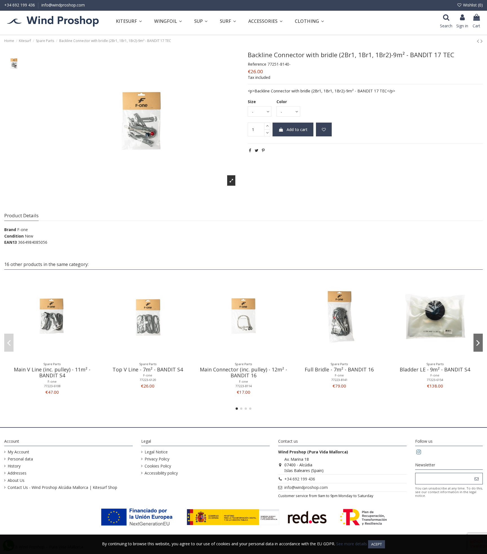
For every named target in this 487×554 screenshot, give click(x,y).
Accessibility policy (161, 473)
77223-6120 (148, 380)
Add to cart (297, 129)
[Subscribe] (476, 478)
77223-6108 (52, 386)
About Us (16, 480)
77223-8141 (339, 380)
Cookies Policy (158, 466)
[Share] (250, 150)
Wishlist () (472, 5)
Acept (376, 544)
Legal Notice (156, 452)
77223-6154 (435, 380)
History (14, 466)
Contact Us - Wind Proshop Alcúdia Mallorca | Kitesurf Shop (62, 487)
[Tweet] (256, 150)
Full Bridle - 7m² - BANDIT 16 (339, 369)
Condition (14, 236)
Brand (10, 229)
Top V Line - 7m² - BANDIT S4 (147, 369)
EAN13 (10, 242)
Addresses (17, 473)
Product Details (21, 216)
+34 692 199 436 (20, 5)
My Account (18, 452)
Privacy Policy (157, 459)
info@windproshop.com (63, 5)
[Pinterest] (263, 150)
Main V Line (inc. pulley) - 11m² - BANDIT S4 (52, 372)
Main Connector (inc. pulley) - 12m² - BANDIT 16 (243, 372)
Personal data (20, 459)
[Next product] (482, 41)
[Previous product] (479, 41)
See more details (351, 543)
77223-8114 (243, 386)
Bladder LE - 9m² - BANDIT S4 (435, 369)
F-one (22, 229)
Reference (257, 64)
